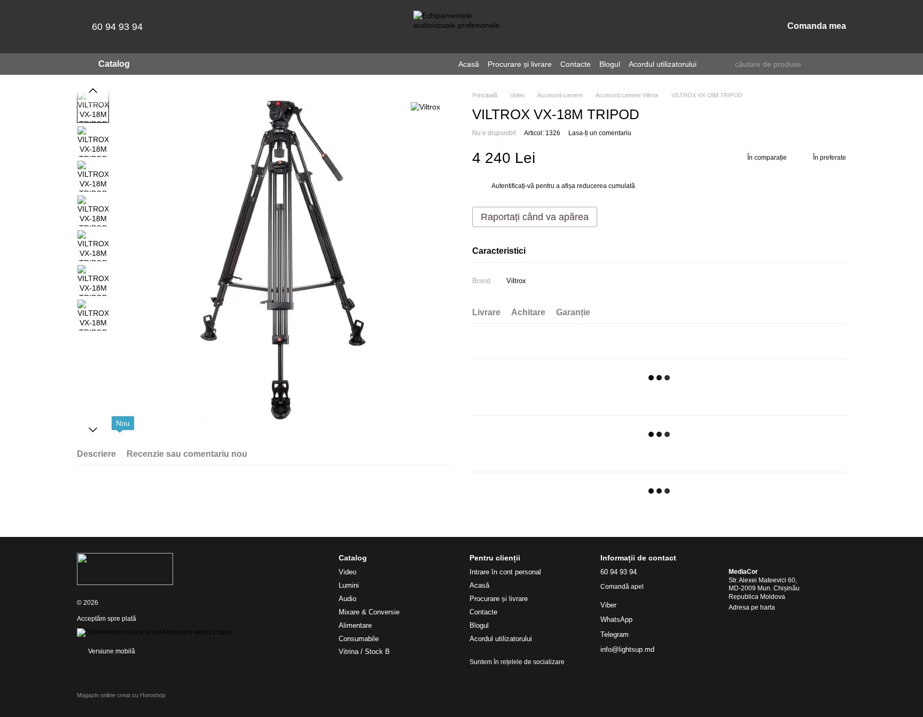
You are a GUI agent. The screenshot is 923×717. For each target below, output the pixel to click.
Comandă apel (622, 586)
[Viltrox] (425, 106)
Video (347, 572)
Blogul (609, 64)
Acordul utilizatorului (663, 64)
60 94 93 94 (117, 27)
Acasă (468, 64)
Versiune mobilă (111, 651)
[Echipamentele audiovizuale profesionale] (125, 568)
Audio (347, 599)
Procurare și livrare (520, 64)
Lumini (349, 585)
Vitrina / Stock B (364, 652)
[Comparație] (719, 26)
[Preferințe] (691, 26)
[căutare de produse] (726, 64)
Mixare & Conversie (369, 612)
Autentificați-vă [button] (513, 186)
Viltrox (516, 281)
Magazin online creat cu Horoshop (121, 695)
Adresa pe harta (752, 607)
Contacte (575, 64)
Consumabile (359, 639)
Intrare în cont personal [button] (505, 572)
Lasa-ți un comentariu (599, 133)
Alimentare (355, 625)
